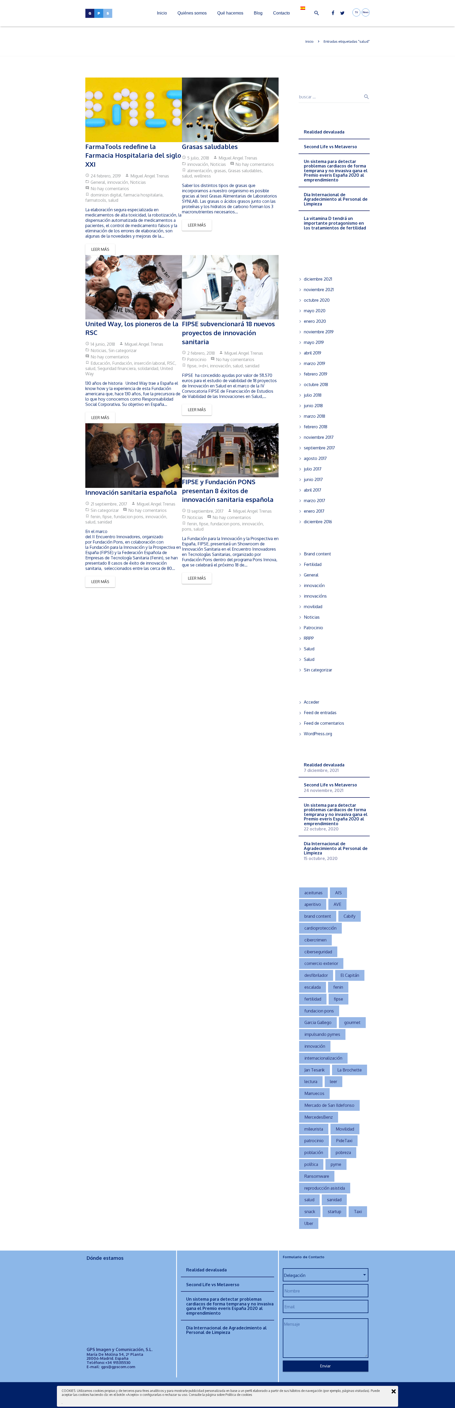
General (98, 182)
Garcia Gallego (318, 1022)
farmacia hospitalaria (142, 195)
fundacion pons (128, 516)
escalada (312, 987)
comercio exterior (321, 963)
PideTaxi (344, 1140)
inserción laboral (149, 363)
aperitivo (312, 904)
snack (309, 1211)
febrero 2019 (315, 374)
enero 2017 (314, 511)
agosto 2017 (315, 458)
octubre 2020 (317, 300)
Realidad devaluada (324, 131)
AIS (338, 892)
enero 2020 (315, 321)
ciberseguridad (318, 951)
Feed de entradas (320, 712)
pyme (336, 1164)
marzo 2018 (314, 416)
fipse (191, 365)
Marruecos (314, 1093)
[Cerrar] (394, 1391)
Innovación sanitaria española (131, 492)
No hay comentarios (110, 188)
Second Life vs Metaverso (330, 146)
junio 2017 (313, 479)
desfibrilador (316, 975)
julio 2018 (313, 395)
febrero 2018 (315, 426)
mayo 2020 (314, 310)
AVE (337, 904)
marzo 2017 (314, 500)
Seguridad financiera (116, 368)
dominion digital (106, 195)
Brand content (317, 553)
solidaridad (148, 368)
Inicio (309, 41)
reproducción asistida (324, 1188)
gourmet (352, 1022)
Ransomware (316, 1176)
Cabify (349, 916)
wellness (202, 176)
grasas (220, 170)
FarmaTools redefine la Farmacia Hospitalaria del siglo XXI (133, 155)
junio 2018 (313, 405)
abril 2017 (312, 490)
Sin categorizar (122, 350)
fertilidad (312, 999)
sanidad (252, 365)
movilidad (313, 606)
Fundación (122, 363)
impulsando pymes (322, 1034)
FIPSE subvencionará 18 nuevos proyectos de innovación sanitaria (228, 332)
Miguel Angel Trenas (149, 176)
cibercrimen (315, 940)
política (311, 1164)
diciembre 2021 (318, 279)
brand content (317, 916)
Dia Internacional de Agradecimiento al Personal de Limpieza (336, 199)
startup (334, 1211)
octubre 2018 (316, 384)
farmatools (95, 200)
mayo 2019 (314, 342)
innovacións (315, 596)
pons (186, 529)
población (313, 1152)
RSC (171, 363)
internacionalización (323, 1058)
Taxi (358, 1211)
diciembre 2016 (318, 521)
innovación (117, 182)
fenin (95, 516)
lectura (310, 1081)
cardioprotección (320, 928)
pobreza (343, 1152)
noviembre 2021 (319, 289)
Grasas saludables (210, 146)
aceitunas (313, 892)
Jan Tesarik (314, 1070)
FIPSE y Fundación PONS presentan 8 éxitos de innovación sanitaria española (228, 490)
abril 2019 (312, 352)
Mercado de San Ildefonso (329, 1105)
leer (333, 1081)
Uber (308, 1223)
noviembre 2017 (319, 437)
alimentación (199, 170)
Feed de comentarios (324, 723)
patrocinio (314, 1140)
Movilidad (345, 1129)
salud (113, 200)
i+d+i (203, 365)
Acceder (311, 702)
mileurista (313, 1129)
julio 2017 (313, 469)
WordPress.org (318, 733)
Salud (309, 648)
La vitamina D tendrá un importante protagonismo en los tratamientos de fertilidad (335, 223)
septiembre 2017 (319, 447)
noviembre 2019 (319, 331)
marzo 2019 (314, 363)
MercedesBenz (318, 1117)
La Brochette (349, 1070)
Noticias (138, 182)
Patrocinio (196, 359)
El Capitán (349, 975)
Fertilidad (313, 564)
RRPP (309, 638)
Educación (100, 363)
